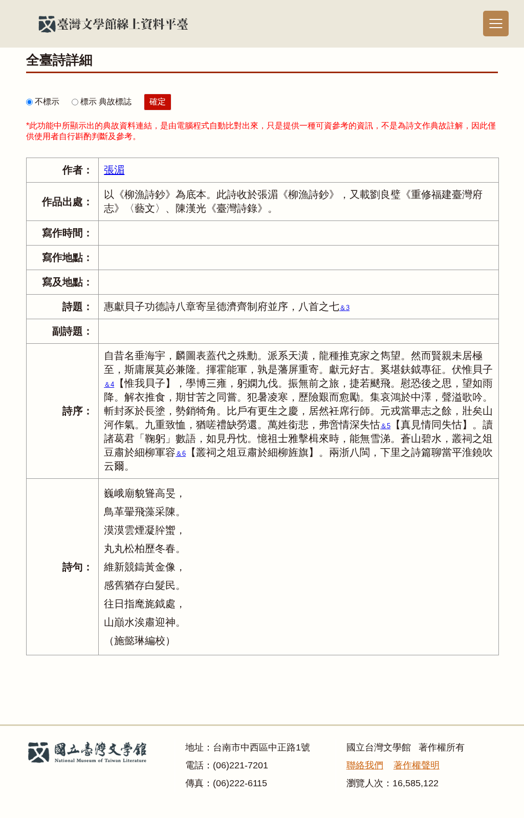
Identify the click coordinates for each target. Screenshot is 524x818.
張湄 (114, 169)
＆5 (385, 426)
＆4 (109, 384)
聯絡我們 (364, 765)
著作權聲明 (417, 765)
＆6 (181, 453)
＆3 (344, 308)
